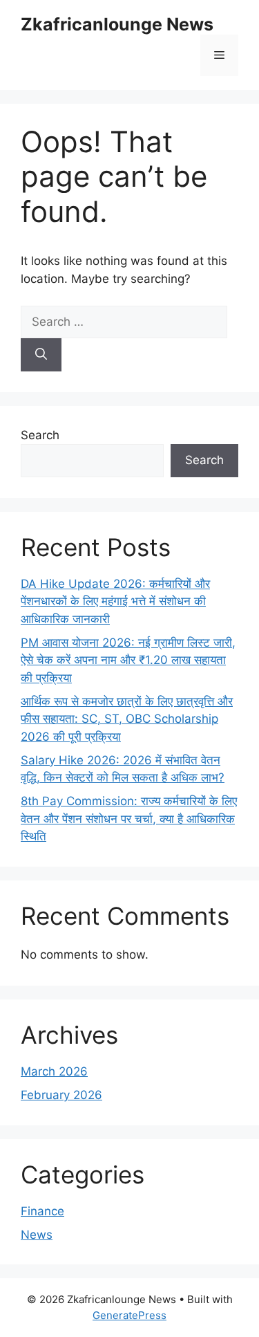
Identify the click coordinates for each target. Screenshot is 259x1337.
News (36, 1235)
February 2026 (61, 1095)
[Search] (41, 354)
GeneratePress (129, 1315)
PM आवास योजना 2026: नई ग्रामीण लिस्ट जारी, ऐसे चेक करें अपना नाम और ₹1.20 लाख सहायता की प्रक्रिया (128, 660)
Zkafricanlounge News (117, 24)
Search (40, 435)
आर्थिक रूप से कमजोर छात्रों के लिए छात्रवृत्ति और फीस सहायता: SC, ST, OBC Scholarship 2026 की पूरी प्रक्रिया (127, 719)
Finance (42, 1211)
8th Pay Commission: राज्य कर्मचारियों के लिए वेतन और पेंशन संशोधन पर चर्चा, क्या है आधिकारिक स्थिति (129, 818)
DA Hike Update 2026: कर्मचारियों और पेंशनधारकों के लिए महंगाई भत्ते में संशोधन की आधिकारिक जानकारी (115, 601)
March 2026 (54, 1071)
